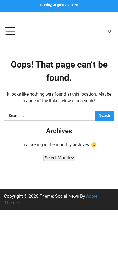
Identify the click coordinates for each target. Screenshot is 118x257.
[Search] (110, 31)
